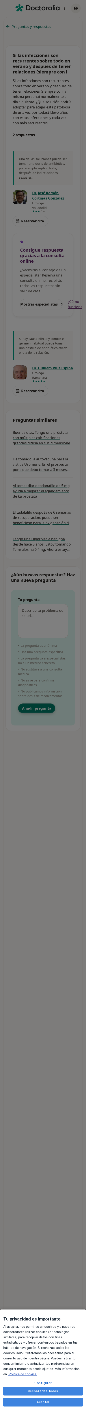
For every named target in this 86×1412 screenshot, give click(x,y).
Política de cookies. (22, 1374)
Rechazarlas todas (43, 1391)
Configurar (43, 1383)
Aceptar (43, 1402)
